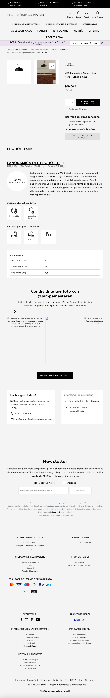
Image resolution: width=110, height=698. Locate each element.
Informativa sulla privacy (62, 512)
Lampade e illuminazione (17, 49)
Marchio (56, 166)
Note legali (30, 643)
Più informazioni (23, 166)
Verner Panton (30, 662)
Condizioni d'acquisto (30, 637)
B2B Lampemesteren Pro (80, 640)
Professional (55, 37)
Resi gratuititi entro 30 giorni (80, 565)
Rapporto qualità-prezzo (30, 665)
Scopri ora (37, 44)
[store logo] (25, 14)
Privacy (30, 640)
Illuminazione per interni (38, 49)
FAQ (30, 548)
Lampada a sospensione (59, 49)
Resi (30, 565)
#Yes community (79, 634)
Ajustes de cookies (79, 637)
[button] (52, 66)
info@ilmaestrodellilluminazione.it (33, 418)
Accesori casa (30, 668)
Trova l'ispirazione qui (53, 375)
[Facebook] (21, 619)
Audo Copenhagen (30, 659)
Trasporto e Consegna (30, 562)
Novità (78, 30)
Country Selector (30, 646)
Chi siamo (30, 634)
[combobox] (70, 14)
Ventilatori (90, 24)
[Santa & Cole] (76, 64)
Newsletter (80, 562)
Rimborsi (30, 568)
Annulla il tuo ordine (30, 571)
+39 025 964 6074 (25, 413)
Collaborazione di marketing (79, 643)
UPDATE (85, 43)
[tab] (35, 163)
